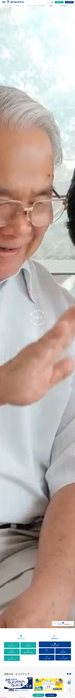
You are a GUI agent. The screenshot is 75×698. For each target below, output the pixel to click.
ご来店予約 (51, 695)
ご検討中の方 (59, 2)
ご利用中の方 (69, 2)
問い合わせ (39, 695)
